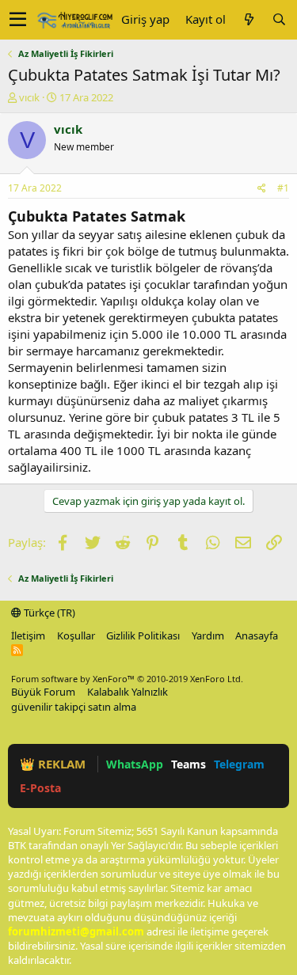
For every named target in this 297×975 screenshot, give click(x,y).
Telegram (239, 764)
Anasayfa (256, 635)
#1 (283, 188)
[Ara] (279, 19)
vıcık (29, 97)
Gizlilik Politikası (143, 635)
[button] (17, 20)
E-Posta (40, 787)
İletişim (28, 635)
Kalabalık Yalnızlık (127, 692)
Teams (188, 764)
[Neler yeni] (249, 19)
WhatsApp (134, 764)
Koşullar (76, 635)
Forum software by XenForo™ (127, 679)
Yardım (208, 635)
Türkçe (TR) (48, 612)
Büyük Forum (43, 692)
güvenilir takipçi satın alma (73, 707)
